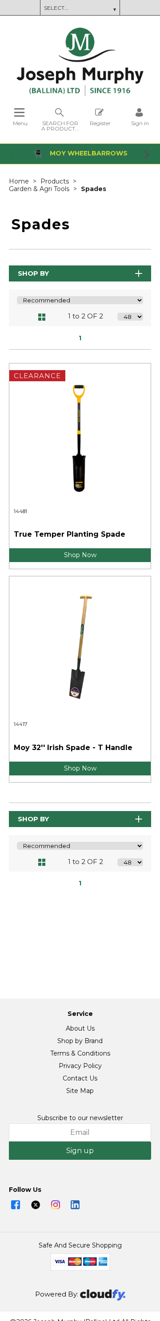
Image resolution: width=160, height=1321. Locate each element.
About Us (80, 1028)
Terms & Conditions (80, 1053)
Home (20, 181)
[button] (12, 154)
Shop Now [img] (80, 555)
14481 (20, 511)
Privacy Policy (80, 1066)
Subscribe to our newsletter (80, 1118)
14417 (21, 724)
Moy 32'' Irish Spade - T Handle (73, 747)
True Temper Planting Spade (69, 534)
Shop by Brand (80, 1041)
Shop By (33, 273)
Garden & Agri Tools (40, 189)
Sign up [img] (80, 1150)
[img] (15, 1204)
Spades (93, 189)
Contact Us (80, 1078)
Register (100, 123)
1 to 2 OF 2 (85, 316)
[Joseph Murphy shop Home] (80, 94)
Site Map (80, 1091)
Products (55, 181)
